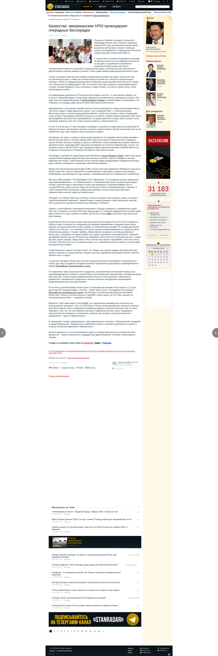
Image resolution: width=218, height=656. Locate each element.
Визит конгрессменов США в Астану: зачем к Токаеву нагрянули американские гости (91, 519)
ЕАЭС (86, 303)
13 (95, 631)
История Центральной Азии (139, 12)
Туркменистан (109, 1)
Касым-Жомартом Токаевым (78, 358)
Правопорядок (102, 12)
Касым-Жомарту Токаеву (93, 100)
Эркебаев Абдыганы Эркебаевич (161, 117)
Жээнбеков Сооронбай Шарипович (161, 81)
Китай (133, 1)
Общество (69, 12)
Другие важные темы (162, 12)
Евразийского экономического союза (73, 266)
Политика (50, 12)
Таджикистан (95, 1)
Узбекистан (122, 1)
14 (99, 631)
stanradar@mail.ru (101, 16)
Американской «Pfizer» (158, 222)
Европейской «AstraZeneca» (155, 214)
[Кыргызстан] (138, 511)
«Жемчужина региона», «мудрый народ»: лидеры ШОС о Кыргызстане (85, 512)
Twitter (97, 343)
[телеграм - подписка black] (95, 626)
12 (90, 631)
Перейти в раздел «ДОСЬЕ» (156, 56)
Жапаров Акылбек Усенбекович (161, 67)
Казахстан (70, 1)
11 (86, 631)
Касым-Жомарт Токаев (112, 156)
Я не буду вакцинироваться (160, 229)
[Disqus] (95, 409)
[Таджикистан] (133, 555)
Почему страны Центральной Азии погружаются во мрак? (79, 598)
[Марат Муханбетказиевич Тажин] (155, 32)
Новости (67, 19)
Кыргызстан (82, 1)
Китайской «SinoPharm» (158, 220)
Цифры (130, 652)
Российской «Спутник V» (159, 217)
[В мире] (138, 565)
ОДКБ (109, 214)
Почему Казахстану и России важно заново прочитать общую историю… (86, 605)
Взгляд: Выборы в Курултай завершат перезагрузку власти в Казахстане (86, 582)
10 (82, 631)
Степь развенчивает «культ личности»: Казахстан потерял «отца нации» (85, 590)
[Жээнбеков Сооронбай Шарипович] (151, 90)
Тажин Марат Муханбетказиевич (153, 48)
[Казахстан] (70, 35)
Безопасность (88, 12)
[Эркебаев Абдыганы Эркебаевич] (151, 127)
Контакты (52, 650)
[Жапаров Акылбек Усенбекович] (151, 76)
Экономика (59, 12)
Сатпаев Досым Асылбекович (161, 95)
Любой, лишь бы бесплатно (156, 226)
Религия (78, 12)
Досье (130, 650)
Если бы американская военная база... (75, 540)
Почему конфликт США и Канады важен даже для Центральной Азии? (85, 565)
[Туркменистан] (136, 555)
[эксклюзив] (158, 178)
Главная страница (55, 19)
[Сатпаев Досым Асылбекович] (151, 105)
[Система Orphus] (126, 369)
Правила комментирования (59, 376)
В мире (142, 1)
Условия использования (64, 650)
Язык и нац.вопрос (118, 12)
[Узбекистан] (138, 555)
